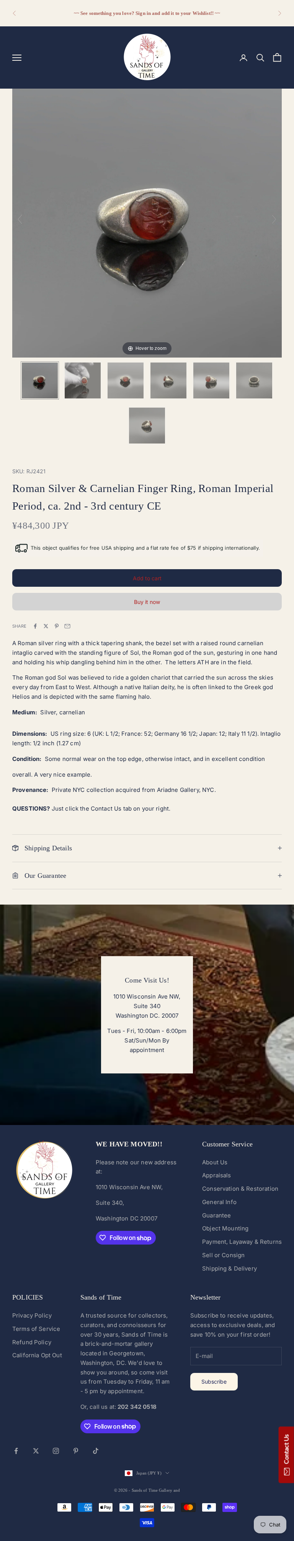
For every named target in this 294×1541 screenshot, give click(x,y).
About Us (214, 1162)
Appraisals (216, 1175)
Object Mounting (225, 1228)
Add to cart (147, 578)
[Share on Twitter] (46, 626)
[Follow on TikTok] (96, 1451)
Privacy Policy (32, 1315)
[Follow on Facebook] (16, 1451)
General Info (219, 1202)
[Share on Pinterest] (57, 626)
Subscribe (214, 1381)
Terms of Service (36, 1328)
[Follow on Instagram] (56, 1451)
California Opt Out (37, 1355)
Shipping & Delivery (229, 1268)
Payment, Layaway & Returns (242, 1241)
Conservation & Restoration (240, 1188)
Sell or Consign (223, 1255)
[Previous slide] (20, 219)
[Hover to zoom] (147, 222)
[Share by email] (67, 626)
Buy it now (147, 602)
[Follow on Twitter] (36, 1451)
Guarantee (216, 1215)
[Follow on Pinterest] (76, 1451)
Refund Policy (31, 1342)
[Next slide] (274, 219)
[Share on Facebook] (35, 626)
